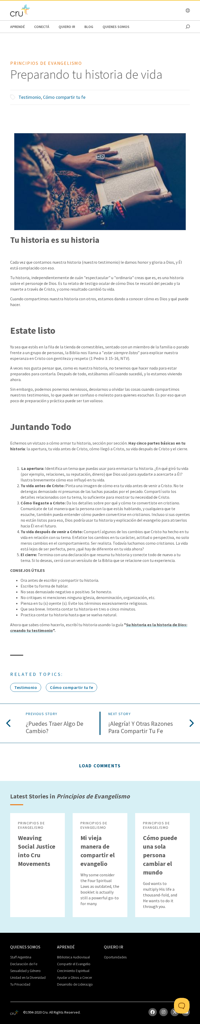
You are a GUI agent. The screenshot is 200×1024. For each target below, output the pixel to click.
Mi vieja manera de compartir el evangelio (97, 851)
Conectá (41, 26)
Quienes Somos (116, 26)
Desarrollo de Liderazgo (75, 984)
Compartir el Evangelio (73, 964)
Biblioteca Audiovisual (73, 957)
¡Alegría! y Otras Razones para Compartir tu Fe (140, 727)
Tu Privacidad (20, 984)
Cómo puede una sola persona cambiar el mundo (160, 855)
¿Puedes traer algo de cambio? (54, 727)
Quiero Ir (67, 26)
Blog (88, 26)
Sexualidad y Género (25, 970)
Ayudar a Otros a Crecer (74, 977)
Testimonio (29, 97)
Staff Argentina (20, 957)
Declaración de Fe (23, 964)
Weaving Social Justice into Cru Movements (36, 851)
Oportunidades (115, 957)
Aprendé (17, 26)
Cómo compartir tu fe (64, 97)
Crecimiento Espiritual (73, 970)
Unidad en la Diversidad (28, 977)
